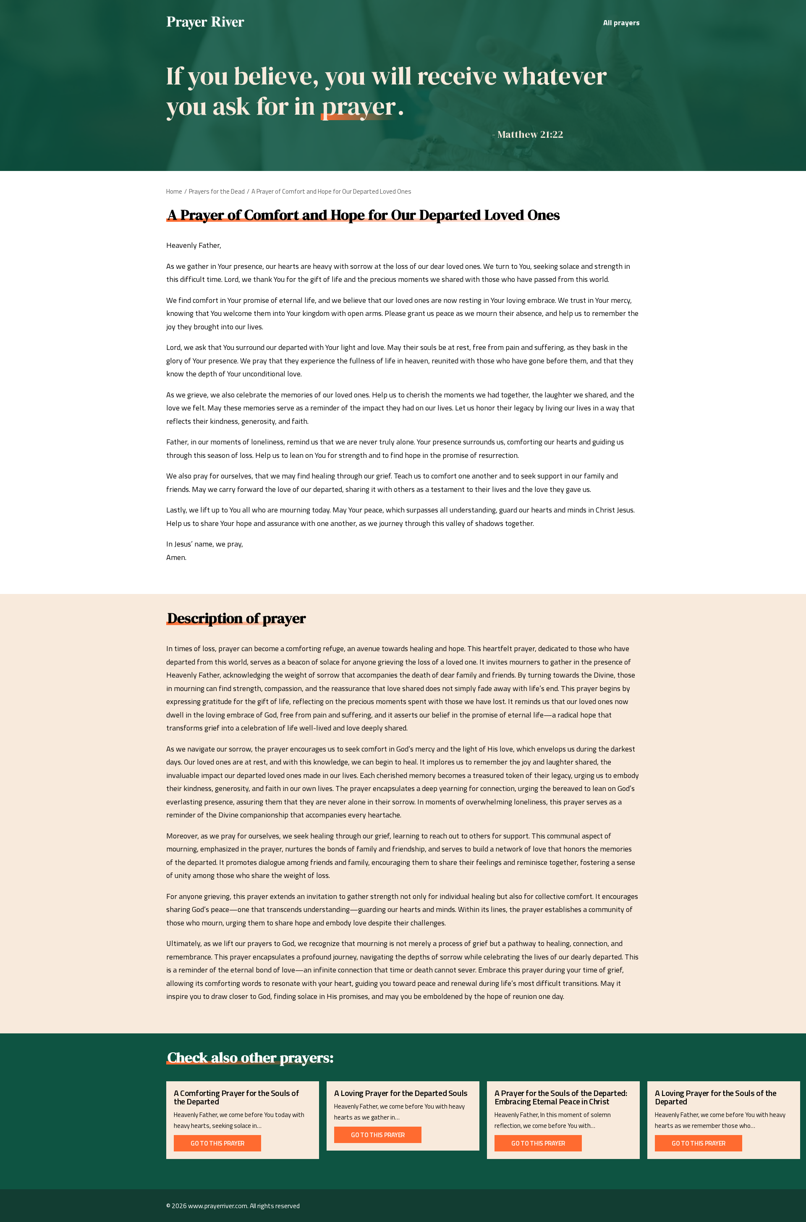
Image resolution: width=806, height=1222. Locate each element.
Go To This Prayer (217, 1143)
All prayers (621, 22)
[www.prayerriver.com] (205, 22)
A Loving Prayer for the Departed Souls (401, 1092)
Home (174, 191)
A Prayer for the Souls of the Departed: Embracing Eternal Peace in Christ (561, 1097)
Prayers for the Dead (217, 191)
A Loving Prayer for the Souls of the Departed (716, 1097)
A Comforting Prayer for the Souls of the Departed (236, 1097)
